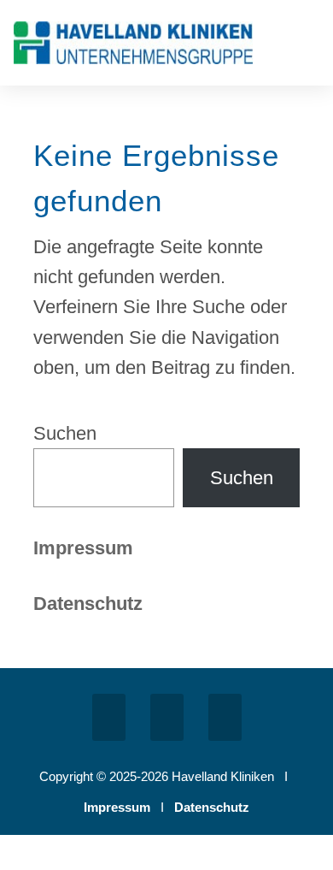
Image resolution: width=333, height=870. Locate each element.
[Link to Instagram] (167, 717)
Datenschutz (211, 807)
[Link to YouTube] (225, 717)
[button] (307, 46)
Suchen (64, 433)
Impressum (83, 548)
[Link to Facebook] (109, 717)
